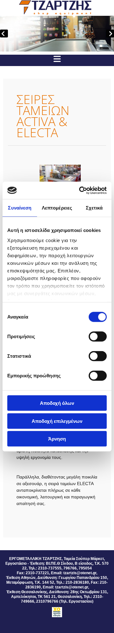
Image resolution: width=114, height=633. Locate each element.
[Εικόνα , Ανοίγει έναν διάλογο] (57, 34)
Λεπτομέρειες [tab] (57, 207)
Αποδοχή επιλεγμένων (57, 420)
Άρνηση (57, 438)
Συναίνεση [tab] (19, 207)
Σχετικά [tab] (94, 207)
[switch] (98, 337)
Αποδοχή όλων (57, 403)
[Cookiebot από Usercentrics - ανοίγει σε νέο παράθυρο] (80, 190)
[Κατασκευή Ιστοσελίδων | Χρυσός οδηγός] (57, 612)
